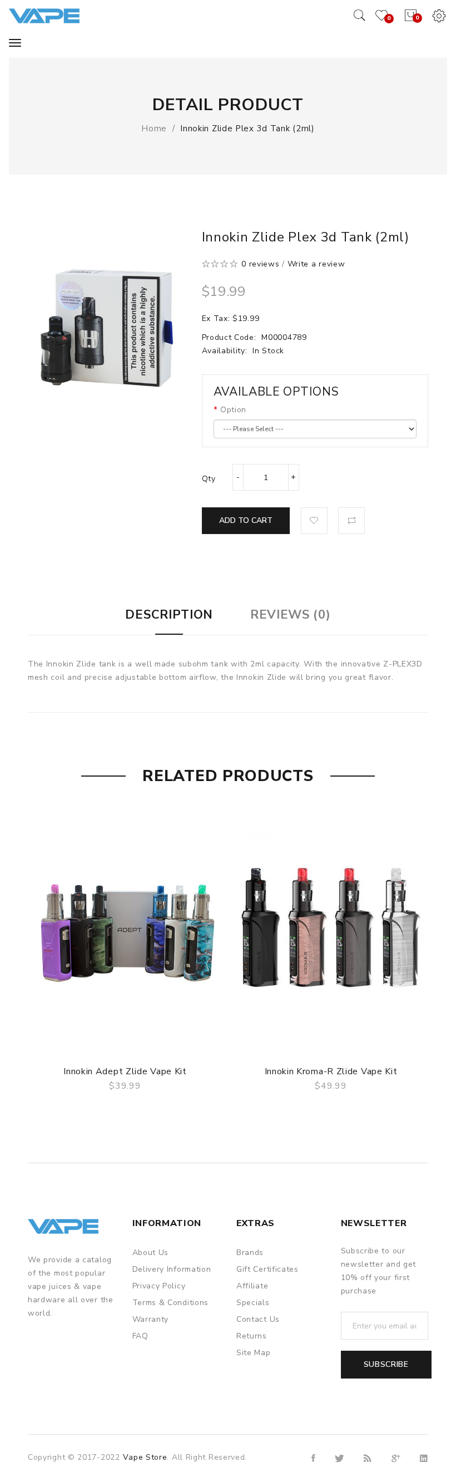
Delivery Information (171, 1269)
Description (169, 614)
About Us (150, 1252)
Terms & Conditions (170, 1302)
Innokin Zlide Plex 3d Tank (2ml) (247, 128)
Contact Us (258, 1319)
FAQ (140, 1336)
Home (154, 128)
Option (233, 409)
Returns (251, 1336)
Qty (209, 478)
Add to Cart (245, 520)
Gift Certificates (267, 1269)
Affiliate (252, 1286)
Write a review (316, 264)
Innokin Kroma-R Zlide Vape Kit (331, 1071)
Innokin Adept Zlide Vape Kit (125, 1071)
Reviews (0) (290, 614)
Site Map (253, 1352)
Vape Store (145, 1457)
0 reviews (260, 264)
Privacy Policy (159, 1286)
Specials (253, 1302)
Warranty (150, 1319)
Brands (250, 1252)
